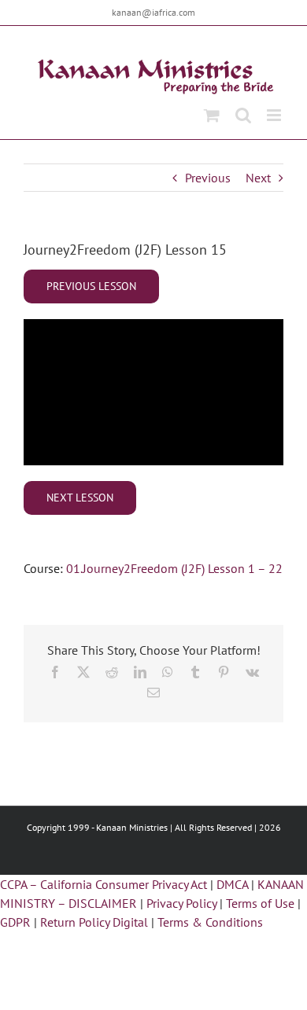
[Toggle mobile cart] (212, 115)
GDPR (15, 922)
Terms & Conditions (210, 922)
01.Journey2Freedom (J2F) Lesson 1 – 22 (174, 568)
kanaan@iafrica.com (153, 12)
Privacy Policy (181, 903)
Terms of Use (260, 903)
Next (258, 177)
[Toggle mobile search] (243, 115)
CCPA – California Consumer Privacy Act (103, 884)
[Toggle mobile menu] (275, 115)
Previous (208, 177)
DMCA (232, 884)
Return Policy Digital (94, 922)
